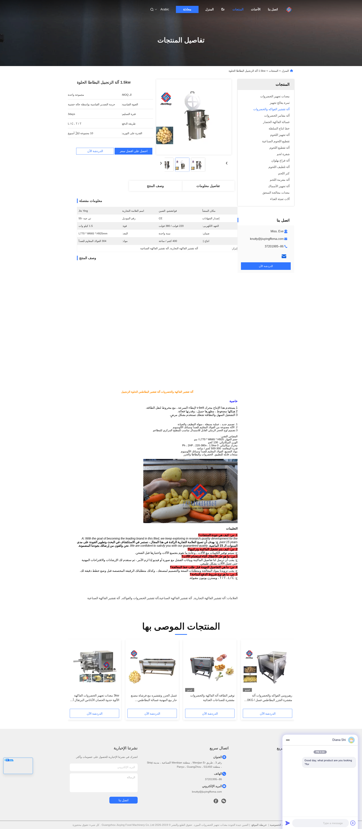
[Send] (288, 823)
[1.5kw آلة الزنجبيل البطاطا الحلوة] (194, 117)
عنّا (223, 9)
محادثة (187, 9)
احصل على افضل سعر (133, 151)
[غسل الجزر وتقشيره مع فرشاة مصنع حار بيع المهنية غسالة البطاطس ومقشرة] (152, 666)
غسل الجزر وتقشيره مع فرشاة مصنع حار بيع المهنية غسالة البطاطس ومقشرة (154, 698)
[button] (287, 675)
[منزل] (289, 9)
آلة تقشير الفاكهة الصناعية (103, 598)
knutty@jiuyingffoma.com (267, 238)
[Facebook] (216, 802)
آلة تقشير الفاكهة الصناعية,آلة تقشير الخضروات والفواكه (157, 598)
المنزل (209, 9)
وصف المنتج (155, 186)
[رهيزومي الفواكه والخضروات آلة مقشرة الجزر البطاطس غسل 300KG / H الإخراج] (267, 666)
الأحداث (255, 9)
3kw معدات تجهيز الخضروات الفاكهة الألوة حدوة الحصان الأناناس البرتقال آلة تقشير (94, 698)
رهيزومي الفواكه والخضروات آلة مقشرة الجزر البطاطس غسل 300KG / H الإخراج (268, 698)
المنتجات (237, 9)
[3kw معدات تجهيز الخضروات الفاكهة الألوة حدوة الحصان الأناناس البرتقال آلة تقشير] (94, 666)
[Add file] (353, 823)
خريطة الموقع (259, 824)
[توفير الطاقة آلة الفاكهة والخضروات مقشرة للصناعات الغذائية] (210, 666)
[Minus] (287, 740)
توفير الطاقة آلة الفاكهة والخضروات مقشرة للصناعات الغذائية (212, 698)
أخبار (291, 777)
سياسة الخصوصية (279, 824)
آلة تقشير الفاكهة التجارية (209, 598)
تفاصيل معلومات (208, 186)
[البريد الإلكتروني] (284, 256)
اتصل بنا (273, 9)
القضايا (290, 784)
